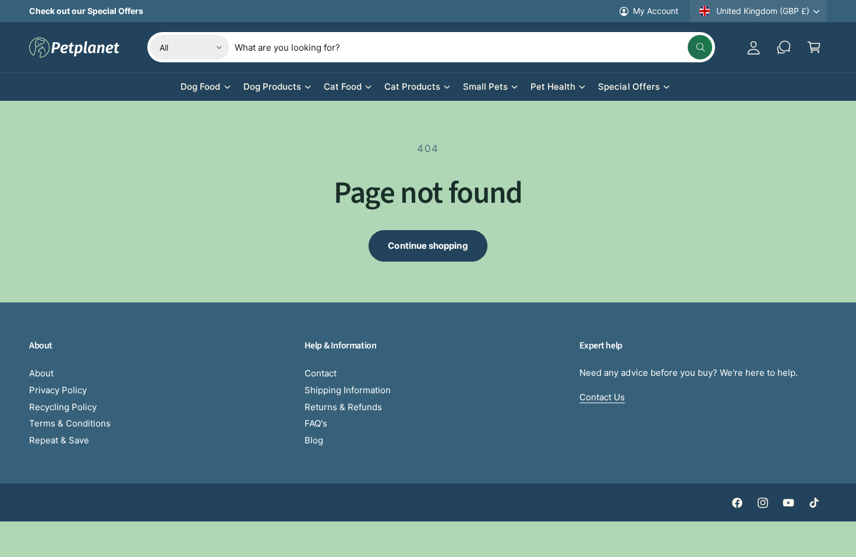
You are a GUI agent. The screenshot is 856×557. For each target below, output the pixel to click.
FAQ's (316, 423)
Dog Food (200, 86)
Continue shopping (428, 245)
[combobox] (473, 47)
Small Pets (485, 86)
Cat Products (412, 86)
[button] (814, 47)
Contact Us (602, 397)
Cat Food (343, 86)
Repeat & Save (59, 440)
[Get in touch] (784, 47)
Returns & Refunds (343, 407)
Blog (314, 440)
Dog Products (272, 86)
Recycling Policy (63, 407)
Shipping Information (348, 390)
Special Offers (628, 86)
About (41, 373)
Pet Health (552, 86)
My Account (655, 11)
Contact (321, 373)
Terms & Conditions (70, 423)
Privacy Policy (58, 390)
